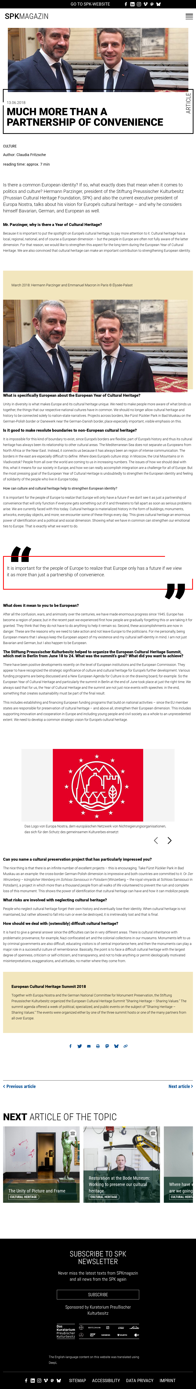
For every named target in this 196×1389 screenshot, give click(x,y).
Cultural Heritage (23, 1197)
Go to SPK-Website (90, 4)
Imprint (168, 1380)
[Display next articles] (187, 1212)
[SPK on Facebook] (126, 4)
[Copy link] (125, 1047)
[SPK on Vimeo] (145, 4)
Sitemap (77, 1380)
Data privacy (140, 1380)
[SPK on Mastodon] (152, 4)
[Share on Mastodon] (107, 1047)
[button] (189, 16)
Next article (179, 1086)
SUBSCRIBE (98, 1295)
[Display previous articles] (173, 1212)
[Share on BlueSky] (116, 1047)
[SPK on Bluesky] (158, 4)
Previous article (21, 1086)
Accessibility (106, 1380)
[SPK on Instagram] (139, 4)
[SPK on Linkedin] (132, 4)
